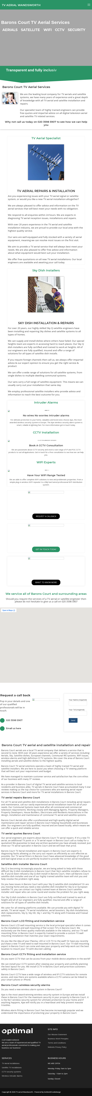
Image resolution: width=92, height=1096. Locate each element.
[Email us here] (2, 728)
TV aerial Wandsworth (21, 5)
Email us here (13, 728)
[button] (46, 1017)
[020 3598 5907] (2, 720)
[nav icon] (89, 4)
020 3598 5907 (14, 720)
